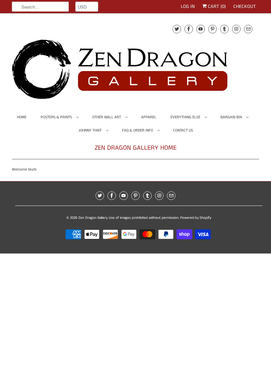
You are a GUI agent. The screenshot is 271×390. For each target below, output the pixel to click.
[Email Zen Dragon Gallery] (248, 28)
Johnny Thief (90, 130)
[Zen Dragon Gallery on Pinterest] (212, 28)
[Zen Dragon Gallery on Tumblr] (224, 28)
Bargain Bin (231, 117)
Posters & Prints (57, 117)
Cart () (216, 6)
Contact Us (183, 130)
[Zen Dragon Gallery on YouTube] (200, 28)
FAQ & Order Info (138, 130)
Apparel (148, 117)
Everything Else (186, 117)
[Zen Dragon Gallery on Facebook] (188, 28)
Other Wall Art (107, 117)
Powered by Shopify (195, 217)
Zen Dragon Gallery (92, 217)
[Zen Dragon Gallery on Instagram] (236, 28)
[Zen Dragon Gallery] (131, 61)
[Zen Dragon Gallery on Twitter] (177, 28)
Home (21, 117)
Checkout (244, 6)
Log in (188, 6)
